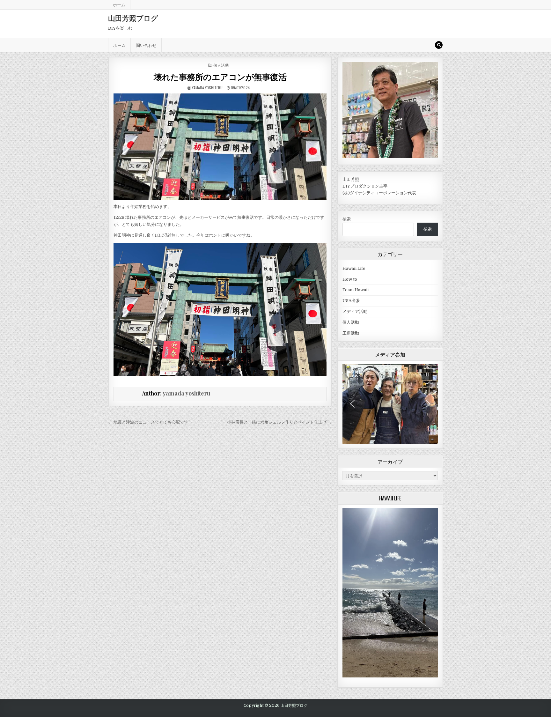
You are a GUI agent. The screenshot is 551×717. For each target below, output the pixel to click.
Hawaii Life (353, 268)
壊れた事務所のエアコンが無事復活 (220, 76)
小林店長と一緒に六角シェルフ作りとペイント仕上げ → (279, 422)
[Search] (439, 45)
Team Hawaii (355, 289)
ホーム (119, 4)
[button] (427, 374)
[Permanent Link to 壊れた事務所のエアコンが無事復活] (220, 146)
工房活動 (350, 333)
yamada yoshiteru (207, 87)
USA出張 (351, 300)
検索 (346, 219)
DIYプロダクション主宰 (364, 186)
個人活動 (221, 65)
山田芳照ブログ (133, 18)
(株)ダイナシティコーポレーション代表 (379, 192)
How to (349, 279)
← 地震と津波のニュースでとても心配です (148, 422)
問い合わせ (146, 45)
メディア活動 (354, 311)
